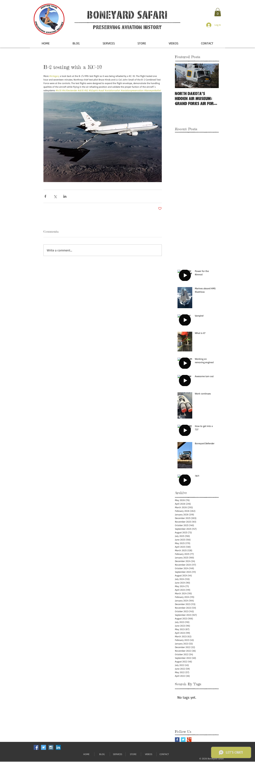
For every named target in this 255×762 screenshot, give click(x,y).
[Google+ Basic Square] (189, 739)
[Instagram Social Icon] (50, 747)
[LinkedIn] (58, 747)
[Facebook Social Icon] (36, 747)
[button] (217, 12)
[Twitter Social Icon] (43, 747)
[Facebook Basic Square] (177, 739)
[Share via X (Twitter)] (55, 196)
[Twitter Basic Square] (183, 739)
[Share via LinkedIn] (65, 196)
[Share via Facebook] (45, 196)
